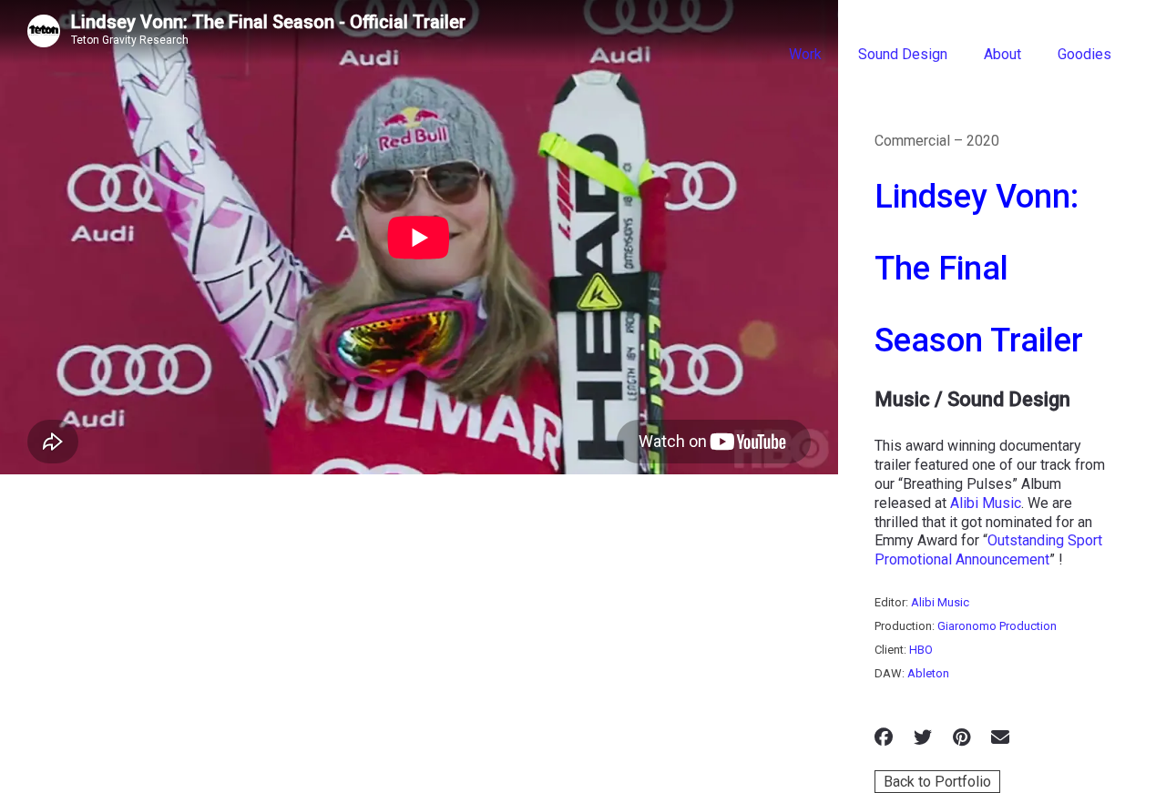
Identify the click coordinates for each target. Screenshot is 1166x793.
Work (805, 54)
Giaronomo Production (997, 626)
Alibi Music (985, 503)
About (1002, 54)
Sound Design (902, 54)
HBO (921, 649)
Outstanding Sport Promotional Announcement (988, 550)
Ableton (928, 673)
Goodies (1084, 54)
